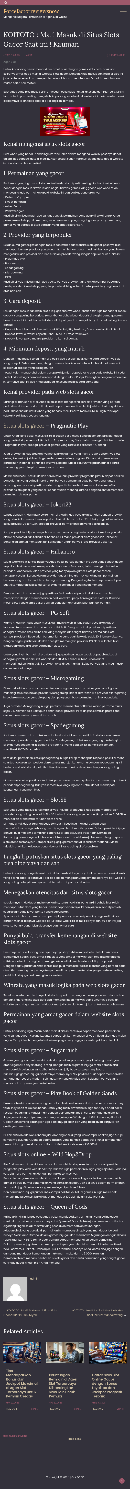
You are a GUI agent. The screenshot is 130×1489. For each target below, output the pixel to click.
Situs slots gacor (24, 425)
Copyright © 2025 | (58, 1477)
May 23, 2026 (12, 1402)
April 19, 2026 (98, 1402)
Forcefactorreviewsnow (31, 11)
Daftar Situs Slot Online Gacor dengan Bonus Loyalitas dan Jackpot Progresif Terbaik (107, 1386)
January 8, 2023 (11, 55)
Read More (11, 1408)
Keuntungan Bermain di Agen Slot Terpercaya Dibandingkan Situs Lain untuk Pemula (63, 1386)
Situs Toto (74, 1438)
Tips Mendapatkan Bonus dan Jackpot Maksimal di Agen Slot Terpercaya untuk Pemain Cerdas (22, 1383)
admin (29, 55)
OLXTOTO (77, 1477)
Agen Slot (9, 62)
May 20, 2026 (55, 1402)
